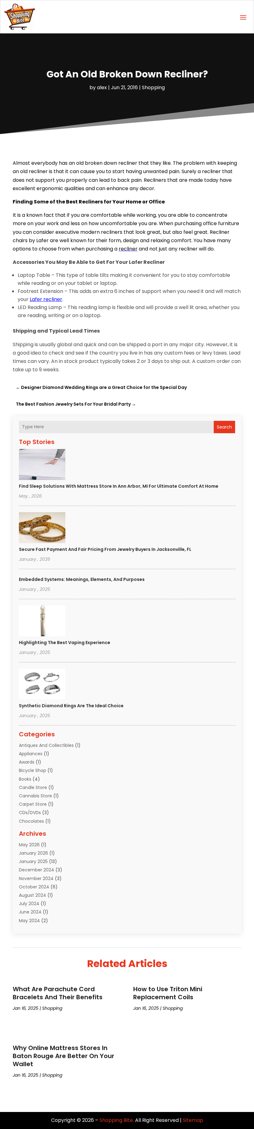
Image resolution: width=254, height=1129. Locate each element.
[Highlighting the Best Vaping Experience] (42, 621)
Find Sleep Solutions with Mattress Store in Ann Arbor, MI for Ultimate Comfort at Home (118, 486)
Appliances (30, 754)
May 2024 (29, 921)
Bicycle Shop (32, 770)
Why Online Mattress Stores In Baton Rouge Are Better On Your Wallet (63, 1056)
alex (102, 87)
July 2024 (29, 903)
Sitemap (193, 1120)
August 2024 (32, 895)
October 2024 (34, 887)
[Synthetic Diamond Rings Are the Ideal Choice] (42, 685)
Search (224, 427)
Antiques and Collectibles (46, 745)
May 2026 (29, 845)
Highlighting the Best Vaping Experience (64, 642)
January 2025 (33, 861)
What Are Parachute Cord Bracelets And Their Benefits (58, 993)
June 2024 (30, 912)
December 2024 (36, 870)
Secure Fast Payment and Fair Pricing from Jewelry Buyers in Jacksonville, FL (105, 549)
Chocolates (31, 821)
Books (25, 779)
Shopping (153, 87)
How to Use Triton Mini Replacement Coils (167, 993)
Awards (26, 762)
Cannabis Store (35, 796)
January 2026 (33, 853)
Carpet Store (33, 804)
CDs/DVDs (30, 812)
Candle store (33, 787)
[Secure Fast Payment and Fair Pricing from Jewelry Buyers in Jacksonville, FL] (42, 528)
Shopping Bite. (116, 1120)
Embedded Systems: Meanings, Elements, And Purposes (82, 579)
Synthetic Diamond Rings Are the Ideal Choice (71, 706)
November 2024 (36, 878)
